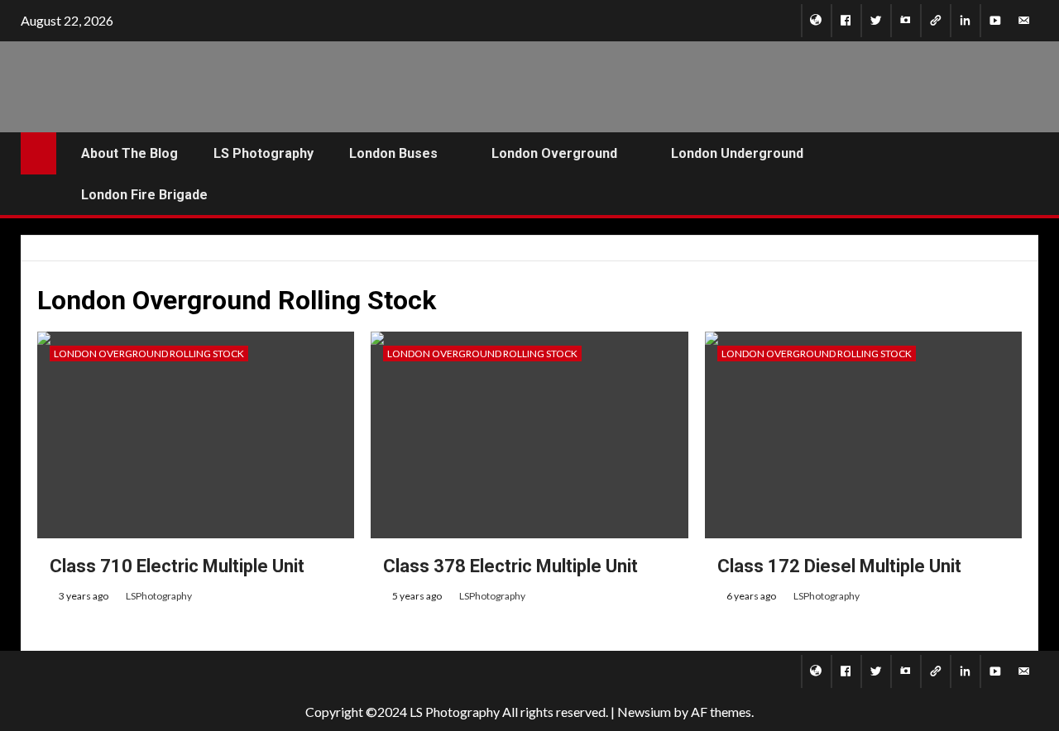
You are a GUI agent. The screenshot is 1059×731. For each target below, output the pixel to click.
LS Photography (263, 153)
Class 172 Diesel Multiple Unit (839, 566)
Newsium (644, 711)
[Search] (1023, 174)
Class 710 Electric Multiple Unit (177, 566)
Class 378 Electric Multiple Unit (510, 566)
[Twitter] (875, 20)
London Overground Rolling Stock (149, 353)
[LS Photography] (816, 20)
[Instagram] (905, 20)
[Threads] (935, 20)
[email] (1023, 20)
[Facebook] (845, 20)
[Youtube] (994, 20)
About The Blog (129, 153)
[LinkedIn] (965, 20)
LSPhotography (159, 596)
